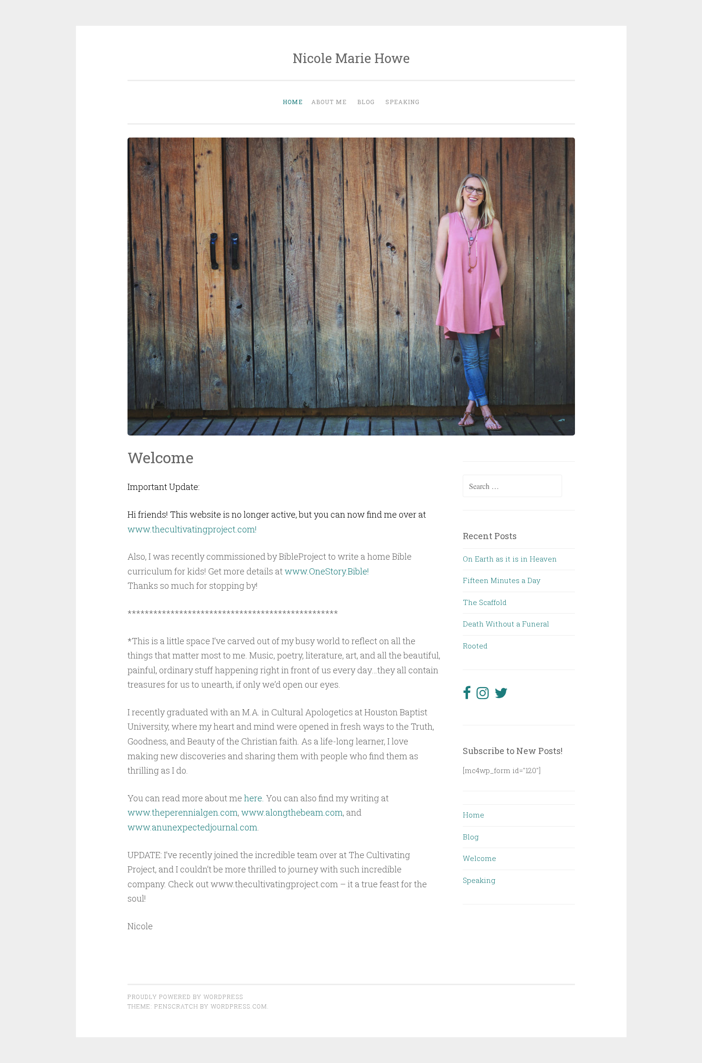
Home (293, 102)
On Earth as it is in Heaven (510, 558)
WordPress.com (239, 1006)
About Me (329, 102)
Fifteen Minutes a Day (502, 580)
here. (254, 798)
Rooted (475, 645)
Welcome (479, 858)
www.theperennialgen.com (183, 812)
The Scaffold (485, 602)
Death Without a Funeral (506, 623)
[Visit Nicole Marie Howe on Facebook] (467, 695)
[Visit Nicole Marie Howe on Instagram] (483, 695)
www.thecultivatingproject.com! (192, 529)
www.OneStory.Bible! (328, 571)
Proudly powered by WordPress (185, 996)
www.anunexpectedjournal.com (192, 827)
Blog (366, 102)
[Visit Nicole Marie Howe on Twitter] (501, 695)
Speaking (402, 102)
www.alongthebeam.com (292, 812)
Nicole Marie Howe (351, 58)
